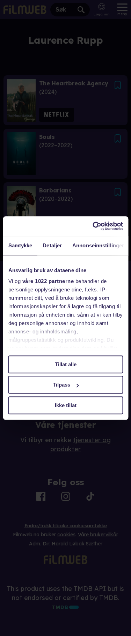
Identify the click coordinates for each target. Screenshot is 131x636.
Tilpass (61, 385)
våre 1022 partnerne (48, 281)
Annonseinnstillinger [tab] (98, 245)
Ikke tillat (66, 405)
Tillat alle (66, 364)
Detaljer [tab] (52, 245)
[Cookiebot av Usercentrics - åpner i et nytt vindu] (93, 226)
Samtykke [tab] (20, 245)
